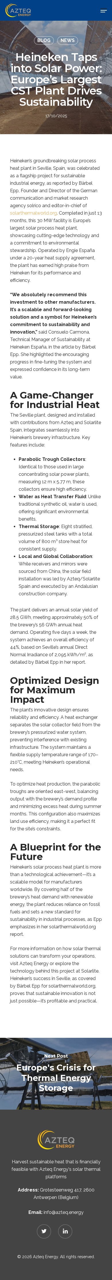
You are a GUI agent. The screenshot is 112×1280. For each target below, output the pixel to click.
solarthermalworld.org (33, 213)
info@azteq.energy (64, 1212)
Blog (44, 40)
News (68, 40)
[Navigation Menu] (104, 10)
